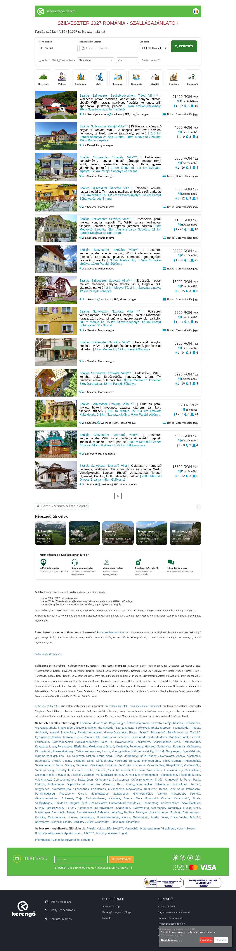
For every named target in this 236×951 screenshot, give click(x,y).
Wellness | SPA (48, 60)
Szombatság (150, 803)
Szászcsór (62, 774)
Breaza (128, 798)
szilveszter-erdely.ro (61, 11)
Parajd (167, 723)
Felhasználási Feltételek (48, 654)
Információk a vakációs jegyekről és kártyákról (64, 839)
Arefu (84, 803)
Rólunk (106, 917)
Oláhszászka (168, 774)
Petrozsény (193, 788)
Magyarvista (134, 788)
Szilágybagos (43, 803)
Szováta (156, 723)
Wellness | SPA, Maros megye (118, 299)
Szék (166, 760)
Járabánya (174, 807)
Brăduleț (78, 821)
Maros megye (106, 176)
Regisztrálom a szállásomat (174, 912)
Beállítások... (169, 939)
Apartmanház (72, 833)
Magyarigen (42, 812)
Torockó (195, 732)
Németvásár (140, 817)
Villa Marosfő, (89, 453)
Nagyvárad (68, 732)
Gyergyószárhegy (115, 732)
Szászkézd (123, 807)
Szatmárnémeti (86, 812)
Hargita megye (104, 145)
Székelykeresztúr (119, 770)
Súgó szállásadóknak (170, 917)
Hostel (191, 828)
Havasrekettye (124, 741)
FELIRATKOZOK (121, 859)
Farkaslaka (42, 741)
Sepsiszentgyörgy (86, 741)
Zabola (180, 755)
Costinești (96, 765)
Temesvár (82, 765)
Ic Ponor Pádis (190, 779)
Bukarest (67, 798)
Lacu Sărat (176, 788)
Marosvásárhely (63, 751)
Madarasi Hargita (112, 774)
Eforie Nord (104, 755)
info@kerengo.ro (61, 901)
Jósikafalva (143, 741)
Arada (154, 817)
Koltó (50, 774)
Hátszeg (150, 746)
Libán (52, 746)
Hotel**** (88, 833)
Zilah (97, 737)
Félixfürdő (124, 737)
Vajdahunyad (43, 779)
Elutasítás (205, 939)
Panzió (91, 828)
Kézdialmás (180, 784)
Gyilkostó (41, 732)
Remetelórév (99, 803)
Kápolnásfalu (43, 751)
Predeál (195, 727)
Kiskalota (114, 798)
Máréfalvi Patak (179, 737)
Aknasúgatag (192, 760)
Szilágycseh (121, 793)
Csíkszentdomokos (88, 751)
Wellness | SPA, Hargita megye (129, 114)
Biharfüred (138, 737)
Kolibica (178, 723)
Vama (146, 723)
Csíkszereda (104, 760)
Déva (90, 760)
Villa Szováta (89, 299)
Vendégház (132, 828)
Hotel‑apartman (150, 828)
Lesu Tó (64, 755)
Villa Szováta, (89, 176)
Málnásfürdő (56, 784)
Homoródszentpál (108, 817)
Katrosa (68, 737)
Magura (74, 803)
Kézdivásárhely (173, 770)
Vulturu (89, 821)
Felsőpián (125, 765)
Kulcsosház (104, 828)
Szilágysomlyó (104, 807)
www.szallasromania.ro (111, 632)
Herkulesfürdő (191, 741)
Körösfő (195, 784)
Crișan (56, 760)
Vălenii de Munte (189, 774)
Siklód (159, 779)
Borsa (133, 732)
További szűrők (149, 60)
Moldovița (122, 746)
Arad (177, 741)
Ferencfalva (65, 746)
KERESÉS (186, 46)
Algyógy (117, 812)
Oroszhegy (102, 821)
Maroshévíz (100, 723)
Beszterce (150, 788)
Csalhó (67, 760)
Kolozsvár (179, 746)
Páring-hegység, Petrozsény (54, 793)
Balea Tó (106, 741)
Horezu (72, 817)
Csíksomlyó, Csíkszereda (112, 779)
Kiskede (40, 784)
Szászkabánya (162, 741)
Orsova (69, 765)
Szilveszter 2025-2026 (47, 706)
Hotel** (181, 828)
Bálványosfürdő (178, 732)
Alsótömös (193, 755)
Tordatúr (176, 812)
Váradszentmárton (46, 798)
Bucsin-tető (158, 732)
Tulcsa (118, 755)
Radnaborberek (95, 798)
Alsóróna (85, 723)
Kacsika (40, 817)
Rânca (88, 737)
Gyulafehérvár (191, 751)
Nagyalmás (117, 821)
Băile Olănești (149, 755)
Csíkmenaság (191, 812)
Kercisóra (121, 760)
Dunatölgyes (132, 774)
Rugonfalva (42, 760)
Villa (164, 828)
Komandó (139, 765)
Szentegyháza (125, 727)
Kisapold (56, 821)
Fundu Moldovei (157, 737)
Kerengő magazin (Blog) (116, 912)
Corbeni (176, 760)
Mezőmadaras (100, 793)
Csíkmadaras (56, 817)
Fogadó (123, 833)
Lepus (106, 751)
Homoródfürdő (151, 760)
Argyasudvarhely (45, 727)
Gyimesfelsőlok (143, 793)
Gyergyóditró (141, 807)
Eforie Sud (80, 746)
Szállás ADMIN (166, 906)
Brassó (143, 732)
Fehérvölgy (136, 746)
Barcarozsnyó (54, 807)
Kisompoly (133, 821)
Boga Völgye (117, 723)
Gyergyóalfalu (121, 751)
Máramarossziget (46, 755)
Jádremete (131, 755)
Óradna (166, 798)
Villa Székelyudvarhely (94, 114)
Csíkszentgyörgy (141, 779)
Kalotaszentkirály (142, 751)
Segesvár (78, 755)
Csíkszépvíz (116, 788)
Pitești (71, 812)
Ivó (97, 774)
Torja (79, 798)
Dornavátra (167, 755)
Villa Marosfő (89, 484)
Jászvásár (58, 812)
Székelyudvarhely (147, 727)
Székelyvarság (44, 770)
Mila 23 (195, 817)
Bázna (163, 788)
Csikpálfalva (192, 770)
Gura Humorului (147, 798)
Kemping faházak (106, 833)
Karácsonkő (181, 798)
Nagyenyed (173, 751)
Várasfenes (154, 770)
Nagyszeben (66, 727)
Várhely (162, 793)
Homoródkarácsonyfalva (124, 803)
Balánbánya (86, 817)
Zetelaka (79, 760)
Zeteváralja (134, 723)
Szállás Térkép (111, 906)
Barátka (129, 812)
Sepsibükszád (76, 784)
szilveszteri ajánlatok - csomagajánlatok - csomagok (133, 706)
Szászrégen (85, 779)
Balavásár (104, 812)
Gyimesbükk (192, 765)
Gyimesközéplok (62, 741)
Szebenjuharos (44, 765)
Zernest (195, 737)
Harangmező (150, 774)
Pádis (78, 737)
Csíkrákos (193, 746)
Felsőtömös (98, 788)
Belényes (142, 812)
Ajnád (196, 807)
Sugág (39, 807)
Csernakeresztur (82, 770)
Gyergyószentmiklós (48, 737)
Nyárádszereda (61, 788)
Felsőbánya (162, 784)
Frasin (67, 821)
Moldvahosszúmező (101, 746)
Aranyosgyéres (159, 812)
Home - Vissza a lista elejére (63, 506)
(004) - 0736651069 (63, 910)
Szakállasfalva (191, 803)
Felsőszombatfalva (90, 732)
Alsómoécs (158, 807)
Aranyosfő (171, 779)
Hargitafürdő (105, 727)
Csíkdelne (60, 803)
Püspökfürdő (174, 765)
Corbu (82, 793)
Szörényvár (164, 746)
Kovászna (41, 746)
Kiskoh (90, 755)
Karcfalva (94, 784)
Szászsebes (81, 788)
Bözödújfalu (63, 770)
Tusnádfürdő (180, 727)
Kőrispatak (138, 770)
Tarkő (164, 817)
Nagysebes (42, 788)
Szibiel (159, 751)
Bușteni (81, 727)
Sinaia (196, 798)
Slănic (92, 727)
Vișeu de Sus (155, 765)
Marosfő (165, 727)
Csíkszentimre (170, 803)
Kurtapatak (178, 793)
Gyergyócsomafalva (139, 784)
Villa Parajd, (88, 145)
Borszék (134, 760)
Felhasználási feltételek (171, 923)
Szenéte (195, 793)
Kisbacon (111, 765)
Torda (59, 765)
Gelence (40, 774)
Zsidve (126, 817)
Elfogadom (221, 939)
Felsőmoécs (192, 723)
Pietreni (70, 807)
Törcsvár (100, 770)
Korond (54, 732)
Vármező (108, 784)
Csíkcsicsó (109, 737)
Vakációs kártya (67, 60)
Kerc (120, 784)
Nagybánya (42, 821)
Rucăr (187, 807)
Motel (171, 828)
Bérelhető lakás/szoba (49, 833)
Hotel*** (118, 828)
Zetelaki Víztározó (82, 774)
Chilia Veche (179, 817)
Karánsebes (85, 807)
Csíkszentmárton (64, 779)
